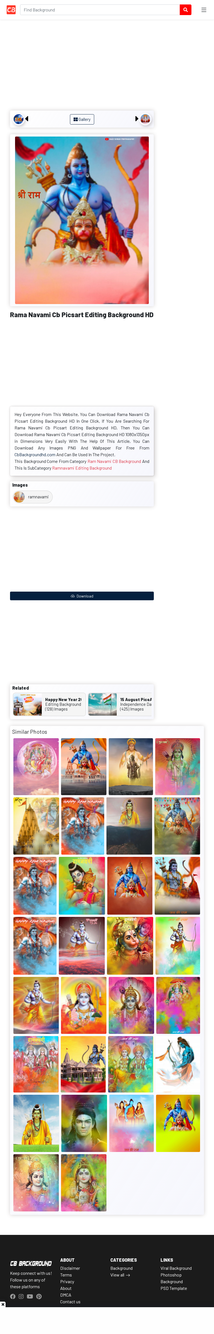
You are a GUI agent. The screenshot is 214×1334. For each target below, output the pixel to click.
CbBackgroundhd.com (34, 454)
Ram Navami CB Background (114, 461)
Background (121, 1268)
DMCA (65, 1294)
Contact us (70, 1301)
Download (84, 596)
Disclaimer (70, 1268)
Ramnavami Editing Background (82, 467)
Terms (66, 1274)
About (66, 1288)
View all (117, 1274)
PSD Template (173, 1288)
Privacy (67, 1281)
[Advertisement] (82, 66)
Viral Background (176, 1268)
